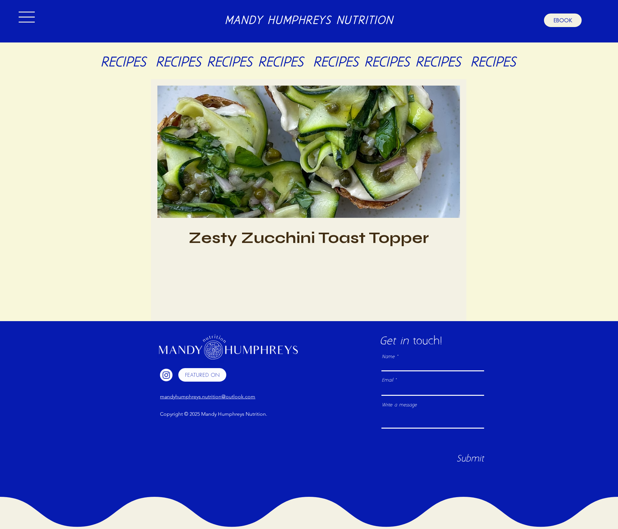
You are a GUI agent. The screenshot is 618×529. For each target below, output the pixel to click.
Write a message (399, 405)
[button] (27, 17)
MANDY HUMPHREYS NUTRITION (309, 20)
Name (388, 357)
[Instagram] (166, 375)
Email (387, 380)
